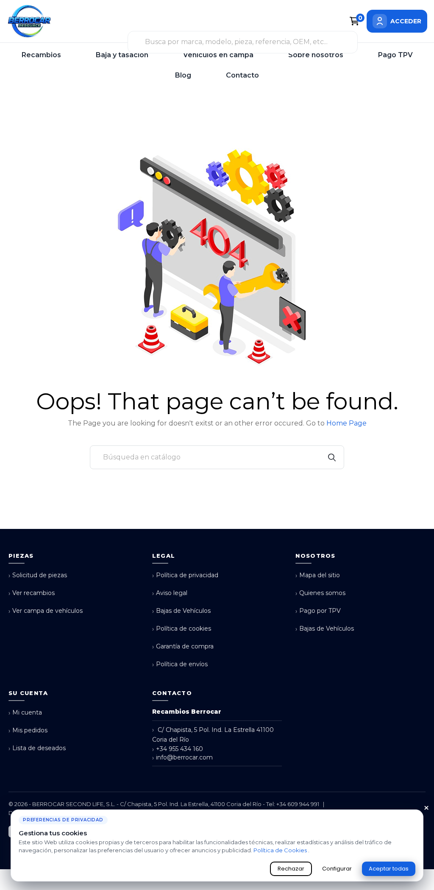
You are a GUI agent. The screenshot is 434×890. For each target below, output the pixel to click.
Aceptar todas (389, 869)
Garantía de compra (183, 646)
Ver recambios (31, 593)
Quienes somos (320, 593)
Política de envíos (180, 664)
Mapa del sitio (317, 575)
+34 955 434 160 (177, 749)
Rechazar (291, 869)
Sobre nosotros (315, 55)
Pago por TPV (318, 611)
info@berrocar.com (182, 758)
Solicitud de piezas (37, 575)
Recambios (41, 55)
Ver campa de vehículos (45, 611)
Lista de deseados (37, 748)
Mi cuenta (25, 713)
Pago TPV (395, 55)
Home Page (346, 423)
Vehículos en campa (218, 55)
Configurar (337, 869)
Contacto (242, 75)
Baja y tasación (122, 55)
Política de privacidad (185, 575)
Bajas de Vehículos (181, 611)
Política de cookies (181, 629)
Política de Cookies (280, 850)
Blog (183, 75)
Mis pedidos (27, 730)
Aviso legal (169, 593)
